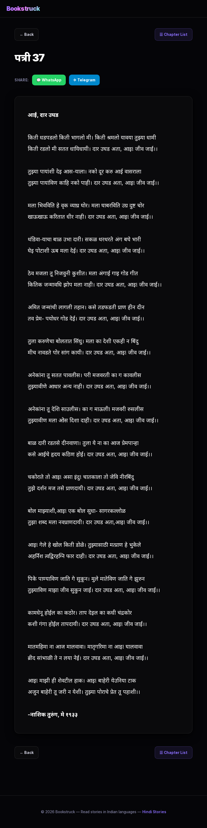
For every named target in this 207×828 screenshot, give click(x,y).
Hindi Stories (154, 812)
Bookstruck (23, 8)
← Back (27, 34)
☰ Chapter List (173, 34)
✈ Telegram (84, 80)
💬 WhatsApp (48, 80)
